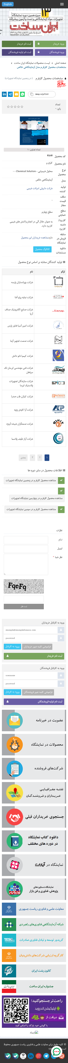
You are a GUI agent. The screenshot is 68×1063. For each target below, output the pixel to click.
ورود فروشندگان (56, 52)
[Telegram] (10, 94)
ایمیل (59, 549)
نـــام (60, 540)
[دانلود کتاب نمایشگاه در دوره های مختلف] (34, 842)
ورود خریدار (58, 44)
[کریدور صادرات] (34, 941)
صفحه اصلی (60, 63)
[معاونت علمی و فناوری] (34, 910)
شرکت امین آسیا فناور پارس (20, 326)
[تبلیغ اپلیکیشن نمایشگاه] (34, 1013)
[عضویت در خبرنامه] (34, 722)
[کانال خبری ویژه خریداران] (45, 1056)
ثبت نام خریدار (24, 44)
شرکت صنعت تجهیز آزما (21, 341)
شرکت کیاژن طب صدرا (22, 397)
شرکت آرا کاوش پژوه (23, 410)
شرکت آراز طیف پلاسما (22, 439)
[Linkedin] (4, 94)
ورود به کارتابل (12, 646)
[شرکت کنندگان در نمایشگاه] (34, 770)
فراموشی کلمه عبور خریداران (37, 647)
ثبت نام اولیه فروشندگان (19, 52)
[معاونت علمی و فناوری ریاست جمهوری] (22, 1056)
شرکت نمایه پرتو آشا (24, 297)
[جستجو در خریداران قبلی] (34, 818)
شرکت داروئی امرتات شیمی (40, 188)
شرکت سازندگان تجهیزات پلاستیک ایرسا (21, 383)
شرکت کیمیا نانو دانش (22, 356)
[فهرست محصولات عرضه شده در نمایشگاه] (34, 746)
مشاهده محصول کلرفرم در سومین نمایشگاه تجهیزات (31, 509)
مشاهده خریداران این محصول (35, 238)
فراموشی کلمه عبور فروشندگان (38, 692)
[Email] (16, 94)
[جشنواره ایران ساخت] (34, 987)
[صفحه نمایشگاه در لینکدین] (30, 1056)
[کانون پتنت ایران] (34, 972)
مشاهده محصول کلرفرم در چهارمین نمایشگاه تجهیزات (37, 498)
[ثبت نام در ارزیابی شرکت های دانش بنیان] (34, 956)
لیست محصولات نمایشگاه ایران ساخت (32, 63)
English (8, 4)
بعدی (23, 458)
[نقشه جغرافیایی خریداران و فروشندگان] (34, 794)
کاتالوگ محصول (42, 249)
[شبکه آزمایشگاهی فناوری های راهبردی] (34, 925)
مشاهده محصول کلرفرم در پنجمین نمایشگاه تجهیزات (31, 480)
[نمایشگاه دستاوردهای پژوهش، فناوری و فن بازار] (34, 890)
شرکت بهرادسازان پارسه (22, 282)
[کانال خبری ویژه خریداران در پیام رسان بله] (15, 1056)
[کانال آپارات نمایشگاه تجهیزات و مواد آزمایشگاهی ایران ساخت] (34, 866)
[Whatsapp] (22, 94)
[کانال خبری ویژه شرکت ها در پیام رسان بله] (7, 1056)
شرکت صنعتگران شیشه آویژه (19, 424)
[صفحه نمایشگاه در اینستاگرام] (38, 1056)
